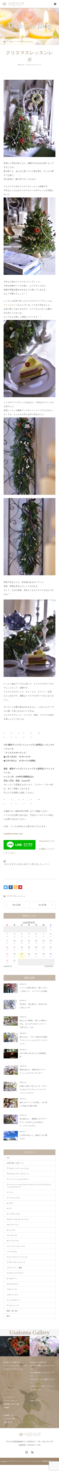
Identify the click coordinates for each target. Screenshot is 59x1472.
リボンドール (12, 1289)
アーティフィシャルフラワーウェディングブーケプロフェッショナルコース (29, 1186)
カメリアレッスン (13, 1214)
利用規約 (6, 1407)
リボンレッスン (13, 1295)
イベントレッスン (13, 1198)
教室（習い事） (13, 1311)
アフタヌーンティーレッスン (18, 1168)
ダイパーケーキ (13, 1241)
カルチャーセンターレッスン (18, 1219)
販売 (8, 1316)
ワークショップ (13, 1305)
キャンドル (11, 1230)
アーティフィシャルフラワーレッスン (16, 1365)
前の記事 (17, 905)
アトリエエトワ (11, 305)
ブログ (11, 41)
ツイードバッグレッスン (16, 1246)
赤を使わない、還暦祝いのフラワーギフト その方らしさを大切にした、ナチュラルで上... (33, 1122)
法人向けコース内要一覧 (38, 1362)
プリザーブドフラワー (15, 1273)
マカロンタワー (13, 1284)
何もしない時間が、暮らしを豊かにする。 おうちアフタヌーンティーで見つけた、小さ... (33, 1024)
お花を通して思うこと (15, 1163)
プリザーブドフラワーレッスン (14, 1369)
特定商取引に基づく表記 (11, 1404)
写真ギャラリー (35, 1400)
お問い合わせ (8, 1422)
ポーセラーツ (12, 1279)
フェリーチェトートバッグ (17, 1257)
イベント (10, 1192)
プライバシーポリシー (11, 1400)
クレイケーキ (12, 1235)
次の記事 (42, 905)
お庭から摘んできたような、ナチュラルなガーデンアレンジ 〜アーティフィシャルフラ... (33, 1089)
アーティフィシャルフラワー (18, 1179)
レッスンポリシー (13, 1300)
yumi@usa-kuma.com (13, 834)
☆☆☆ (47, 864)
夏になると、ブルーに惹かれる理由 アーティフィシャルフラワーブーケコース (33, 1040)
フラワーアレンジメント (25, 41)
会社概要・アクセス (10, 1415)
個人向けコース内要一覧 (11, 1362)
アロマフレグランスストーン (18, 1174)
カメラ (9, 1208)
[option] (15, 1346)
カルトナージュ (13, 1225)
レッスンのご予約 (9, 1418)
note (8, 1158)
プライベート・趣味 (14, 1268)
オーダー (10, 1203)
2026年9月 (49, 966)
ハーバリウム (12, 1252)
